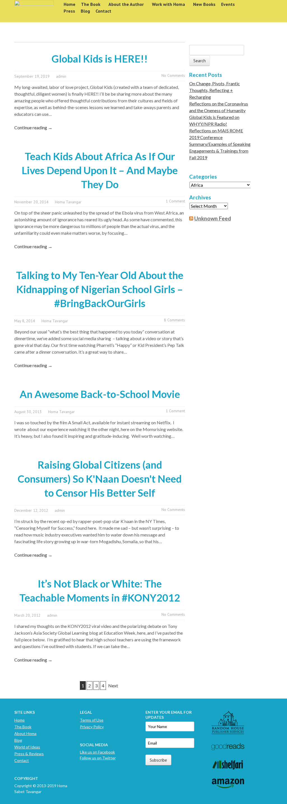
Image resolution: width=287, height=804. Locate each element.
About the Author (126, 4)
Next (113, 685)
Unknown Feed (212, 218)
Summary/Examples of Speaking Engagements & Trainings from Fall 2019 (220, 150)
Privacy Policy (92, 726)
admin (61, 76)
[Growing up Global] (34, 9)
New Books (204, 4)
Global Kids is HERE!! (100, 58)
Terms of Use (91, 720)
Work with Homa (168, 4)
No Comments (173, 75)
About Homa (25, 733)
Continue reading (33, 127)
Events (228, 4)
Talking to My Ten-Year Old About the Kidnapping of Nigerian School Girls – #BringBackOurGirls (99, 289)
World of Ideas (27, 747)
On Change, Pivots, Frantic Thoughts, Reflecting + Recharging (214, 90)
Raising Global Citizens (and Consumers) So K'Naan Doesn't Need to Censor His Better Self (100, 479)
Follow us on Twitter (98, 757)
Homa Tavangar (68, 201)
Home (69, 4)
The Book (90, 4)
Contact (103, 11)
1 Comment (175, 201)
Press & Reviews (29, 753)
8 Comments (174, 319)
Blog (85, 11)
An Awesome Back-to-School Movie (100, 394)
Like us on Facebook (97, 752)
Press (69, 11)
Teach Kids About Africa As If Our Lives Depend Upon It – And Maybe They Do (100, 170)
